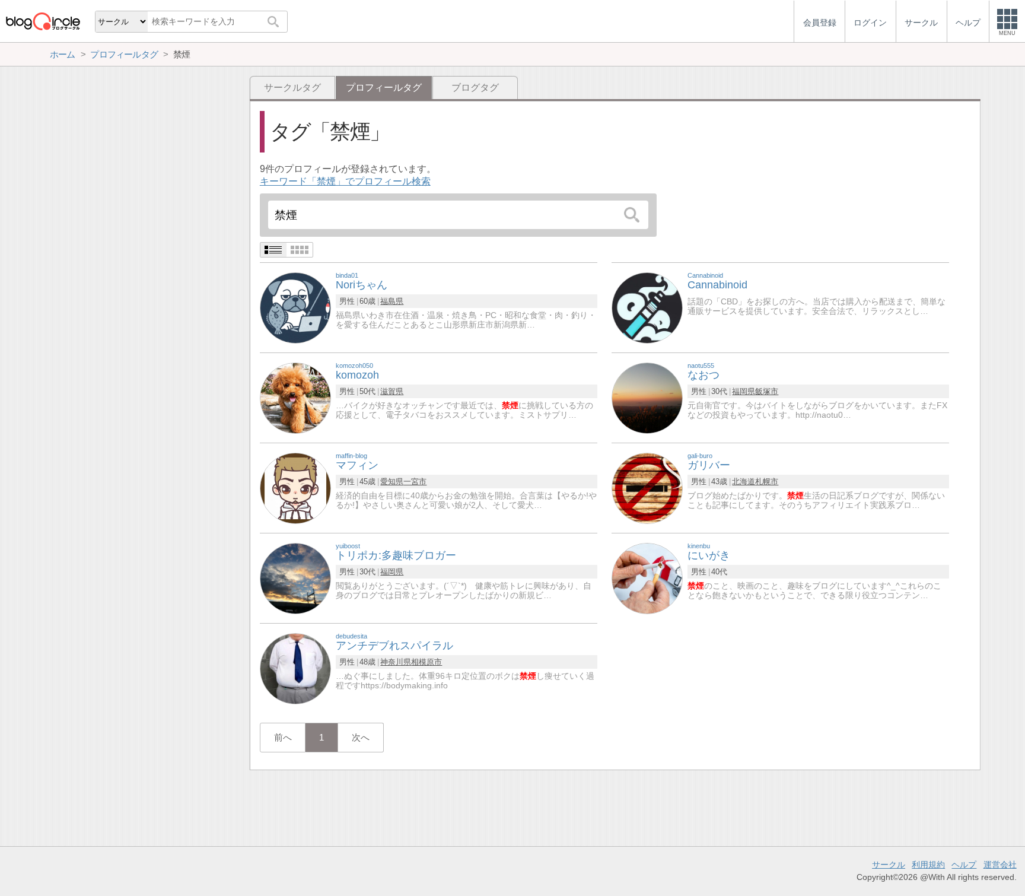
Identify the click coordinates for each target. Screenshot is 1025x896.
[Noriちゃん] (295, 307)
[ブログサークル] (42, 21)
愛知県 (391, 481)
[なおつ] (647, 397)
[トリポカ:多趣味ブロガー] (295, 578)
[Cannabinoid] (647, 307)
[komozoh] (295, 397)
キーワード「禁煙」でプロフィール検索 (345, 181)
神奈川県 (395, 661)
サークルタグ (292, 87)
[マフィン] (295, 487)
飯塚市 (766, 391)
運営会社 (1000, 864)
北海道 (743, 481)
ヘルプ (963, 864)
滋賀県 (391, 391)
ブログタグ (475, 87)
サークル (888, 864)
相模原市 (426, 661)
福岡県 (743, 391)
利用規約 (928, 864)
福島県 (391, 301)
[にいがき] (647, 578)
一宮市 (414, 481)
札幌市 (766, 481)
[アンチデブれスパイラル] (295, 668)
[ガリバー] (647, 487)
